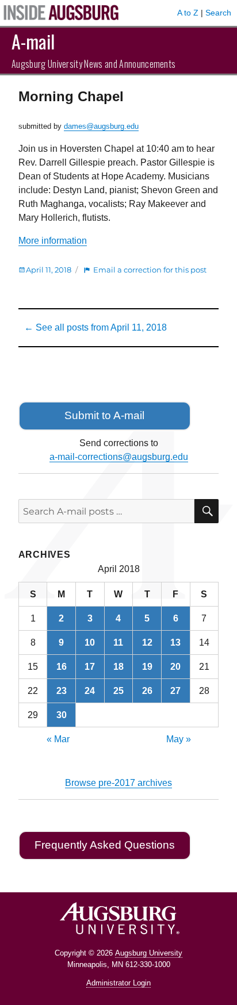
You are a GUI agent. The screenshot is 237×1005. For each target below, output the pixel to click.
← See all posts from (95, 327)
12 (147, 642)
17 (90, 667)
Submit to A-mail (104, 415)
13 (175, 642)
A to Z (187, 12)
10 (90, 642)
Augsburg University (148, 953)
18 (118, 667)
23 (61, 691)
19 (147, 667)
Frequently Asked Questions (105, 845)
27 (175, 691)
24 (90, 691)
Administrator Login (118, 983)
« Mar (58, 739)
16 (61, 667)
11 (118, 642)
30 (61, 715)
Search (218, 12)
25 (118, 691)
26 (147, 691)
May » (178, 739)
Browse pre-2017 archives (118, 783)
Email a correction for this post (150, 269)
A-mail (33, 41)
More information (52, 241)
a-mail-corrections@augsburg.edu (118, 457)
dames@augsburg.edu (101, 126)
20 (175, 667)
